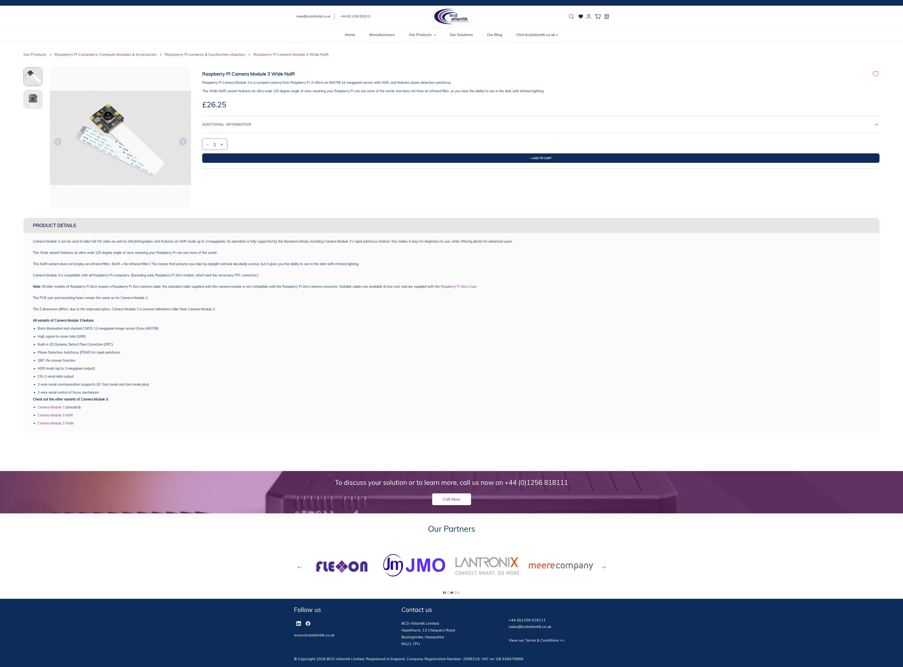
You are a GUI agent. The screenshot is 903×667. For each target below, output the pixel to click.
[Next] (183, 141)
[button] (571, 16)
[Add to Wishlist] (875, 74)
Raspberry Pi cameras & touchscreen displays (205, 54)
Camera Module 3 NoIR (55, 415)
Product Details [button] (54, 225)
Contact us (416, 610)
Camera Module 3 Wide (56, 423)
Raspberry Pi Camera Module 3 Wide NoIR (291, 54)
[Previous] (58, 141)
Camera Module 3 (51, 407)
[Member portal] (589, 16)
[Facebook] (308, 623)
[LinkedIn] (298, 623)
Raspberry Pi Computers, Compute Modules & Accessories (106, 54)
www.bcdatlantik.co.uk (314, 635)
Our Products (35, 54)
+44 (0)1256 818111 (536, 482)
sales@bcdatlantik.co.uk (530, 626)
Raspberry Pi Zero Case (458, 286)
